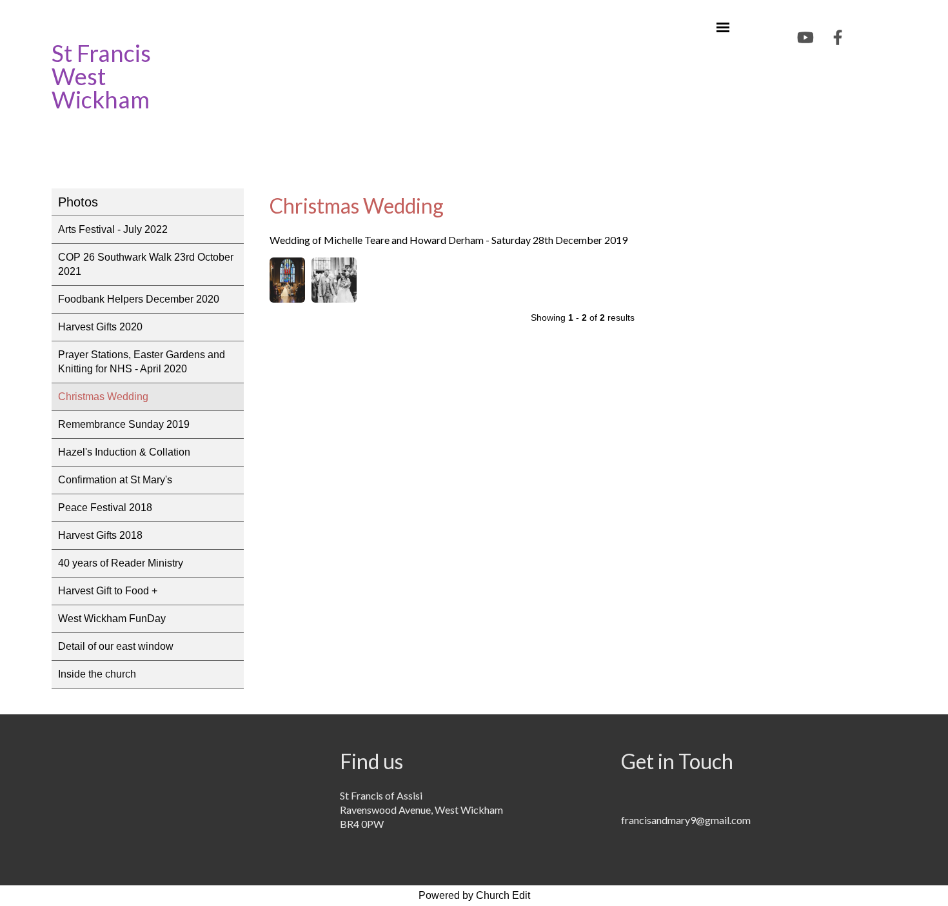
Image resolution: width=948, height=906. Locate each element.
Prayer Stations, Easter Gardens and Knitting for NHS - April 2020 (141, 361)
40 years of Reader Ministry (120, 563)
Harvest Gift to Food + (107, 590)
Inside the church (97, 674)
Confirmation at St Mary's (115, 479)
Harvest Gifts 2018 (100, 535)
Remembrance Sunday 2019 (124, 424)
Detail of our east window (115, 646)
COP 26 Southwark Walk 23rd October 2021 (145, 264)
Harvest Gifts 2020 (100, 326)
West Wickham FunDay (112, 618)
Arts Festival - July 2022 (113, 229)
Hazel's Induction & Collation (124, 452)
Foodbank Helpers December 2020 (138, 299)
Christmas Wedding (103, 396)
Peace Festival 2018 (105, 507)
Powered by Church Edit (474, 895)
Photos (78, 202)
